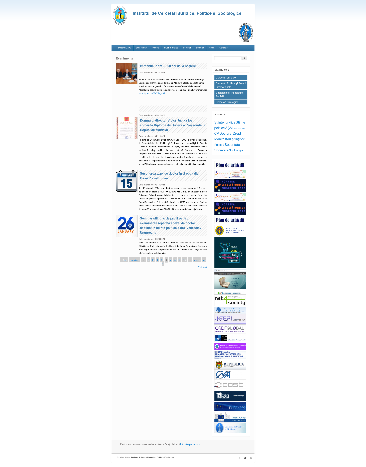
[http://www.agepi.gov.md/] (230, 324)
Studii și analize (171, 47)
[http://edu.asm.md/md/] (230, 400)
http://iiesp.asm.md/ (190, 444)
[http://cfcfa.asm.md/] (230, 358)
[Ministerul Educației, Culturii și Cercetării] (230, 235)
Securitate (232, 144)
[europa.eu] (230, 421)
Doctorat (200, 47)
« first (124, 259)
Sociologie (236, 150)
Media (211, 47)
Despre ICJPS (124, 47)
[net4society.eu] (230, 305)
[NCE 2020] (230, 191)
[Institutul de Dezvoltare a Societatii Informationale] (230, 313)
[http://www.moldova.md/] (230, 369)
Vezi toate (202, 266)
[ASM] (246, 41)
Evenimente (141, 47)
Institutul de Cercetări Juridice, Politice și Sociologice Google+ (251, 458)
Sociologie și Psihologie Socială (229, 94)
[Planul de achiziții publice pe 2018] (230, 223)
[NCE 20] (230, 177)
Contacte (223, 47)
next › (197, 259)
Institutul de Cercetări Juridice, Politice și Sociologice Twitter (245, 458)
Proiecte (155, 47)
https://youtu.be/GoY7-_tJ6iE (152, 93)
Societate (221, 149)
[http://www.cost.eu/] (230, 389)
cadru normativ (239, 128)
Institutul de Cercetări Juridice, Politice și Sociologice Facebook (239, 458)
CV (216, 133)
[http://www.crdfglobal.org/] (230, 332)
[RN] (230, 267)
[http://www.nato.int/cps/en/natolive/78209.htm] (230, 341)
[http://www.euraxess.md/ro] (230, 410)
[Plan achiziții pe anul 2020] (230, 168)
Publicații (187, 47)
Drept (237, 133)
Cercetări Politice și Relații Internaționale (231, 85)
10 (184, 259)
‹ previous (134, 259)
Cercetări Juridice (226, 77)
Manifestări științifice (229, 138)
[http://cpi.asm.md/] (230, 349)
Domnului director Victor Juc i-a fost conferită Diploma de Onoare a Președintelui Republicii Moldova (172, 125)
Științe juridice (224, 122)
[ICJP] (120, 24)
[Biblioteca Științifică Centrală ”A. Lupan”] (230, 294)
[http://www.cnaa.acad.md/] (230, 378)
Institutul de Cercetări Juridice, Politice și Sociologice (152, 457)
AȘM (229, 127)
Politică (219, 144)
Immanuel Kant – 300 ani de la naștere (168, 65)
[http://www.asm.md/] (230, 432)
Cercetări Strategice (227, 102)
